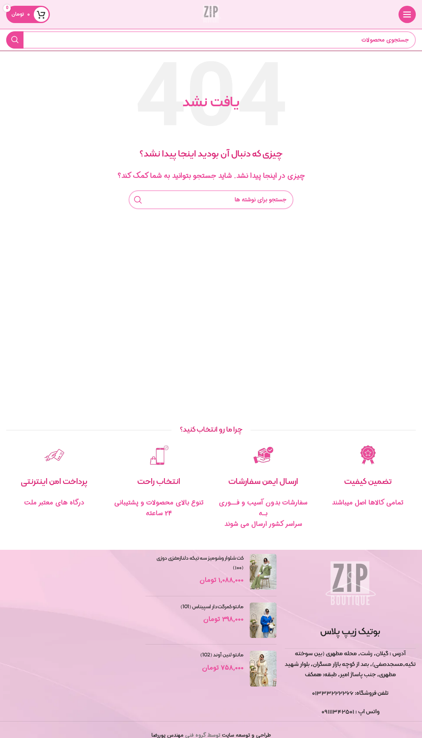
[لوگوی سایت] (211, 14)
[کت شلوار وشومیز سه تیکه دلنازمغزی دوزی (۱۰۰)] (263, 572)
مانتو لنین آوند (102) (222, 655)
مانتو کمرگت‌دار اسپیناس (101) (212, 607)
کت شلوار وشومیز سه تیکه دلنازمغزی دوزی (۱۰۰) (200, 563)
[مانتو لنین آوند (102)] (263, 669)
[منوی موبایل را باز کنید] (407, 14)
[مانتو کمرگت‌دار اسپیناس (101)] (263, 620)
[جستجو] (14, 40)
